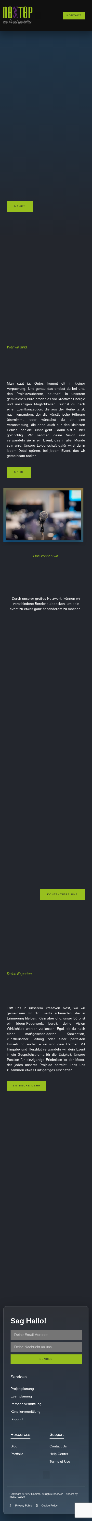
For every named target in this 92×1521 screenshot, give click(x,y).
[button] (38, 15)
